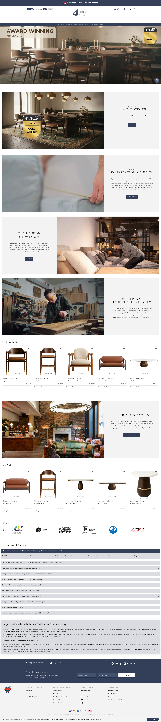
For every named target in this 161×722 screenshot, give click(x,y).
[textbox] (107, 675)
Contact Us (39, 9)
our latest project (132, 435)
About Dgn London (85, 690)
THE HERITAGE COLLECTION (36, 21)
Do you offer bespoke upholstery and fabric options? (21, 585)
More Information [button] (96, 719)
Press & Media (84, 696)
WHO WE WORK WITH (82, 21)
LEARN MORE (132, 196)
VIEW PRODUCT (80, 80)
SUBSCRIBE (126, 675)
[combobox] (107, 675)
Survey (28, 693)
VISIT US (29, 259)
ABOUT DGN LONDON (126, 21)
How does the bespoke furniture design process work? (22, 568)
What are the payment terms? (13, 607)
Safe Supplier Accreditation (60, 696)
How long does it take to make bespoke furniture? (20, 590)
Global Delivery (57, 690)
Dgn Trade (30, 9)
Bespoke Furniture (113, 690)
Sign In (130, 9)
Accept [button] (153, 719)
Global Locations (85, 700)
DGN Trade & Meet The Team (116, 700)
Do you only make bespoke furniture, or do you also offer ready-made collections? (32, 562)
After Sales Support (31, 696)
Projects (82, 703)
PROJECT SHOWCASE (60, 21)
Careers (82, 693)
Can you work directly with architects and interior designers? (24, 602)
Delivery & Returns (58, 700)
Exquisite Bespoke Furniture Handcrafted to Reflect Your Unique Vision (80, 24)
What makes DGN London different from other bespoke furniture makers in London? (33, 551)
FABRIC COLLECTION (104, 21)
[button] (156, 342)
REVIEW (131, 125)
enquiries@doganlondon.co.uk (64, 663)
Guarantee (56, 693)
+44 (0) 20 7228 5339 (35, 663)
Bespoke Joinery (112, 693)
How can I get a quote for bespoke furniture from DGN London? (25, 613)
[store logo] (80, 13)
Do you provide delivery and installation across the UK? (22, 596)
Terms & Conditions (58, 703)
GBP (50, 9)
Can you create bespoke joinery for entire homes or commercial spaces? (28, 574)
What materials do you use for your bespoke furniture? (22, 579)
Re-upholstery (112, 696)
